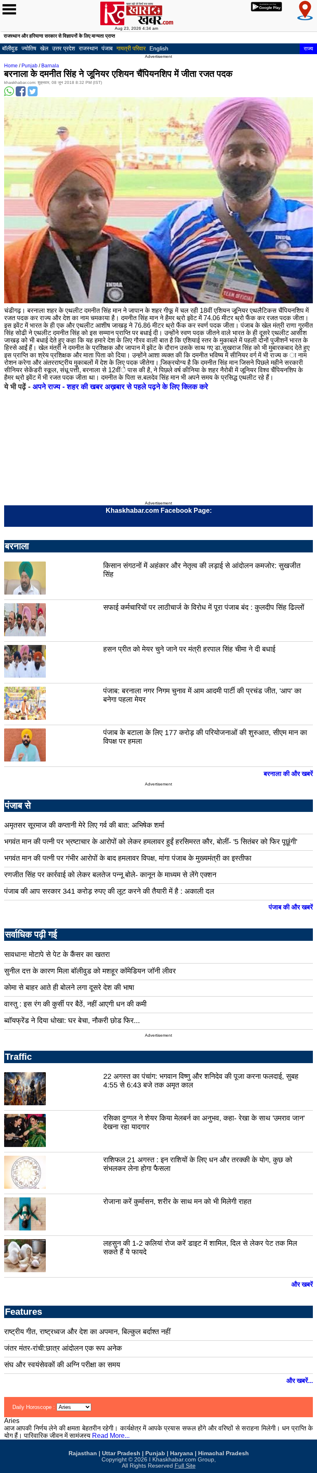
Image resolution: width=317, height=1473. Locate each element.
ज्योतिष (28, 48)
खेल (44, 48)
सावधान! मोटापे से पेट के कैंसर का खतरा (57, 954)
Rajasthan (83, 1453)
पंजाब (107, 48)
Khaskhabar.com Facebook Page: (159, 510)
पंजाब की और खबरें (291, 907)
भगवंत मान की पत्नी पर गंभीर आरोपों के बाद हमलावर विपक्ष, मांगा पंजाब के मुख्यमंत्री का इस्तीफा (127, 858)
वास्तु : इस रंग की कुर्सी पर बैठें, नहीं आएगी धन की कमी (75, 1004)
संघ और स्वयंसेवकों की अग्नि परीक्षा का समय (62, 1365)
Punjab (29, 66)
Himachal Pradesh (223, 1453)
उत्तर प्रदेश (63, 48)
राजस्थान (88, 48)
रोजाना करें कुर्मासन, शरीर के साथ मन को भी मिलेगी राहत (177, 1201)
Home (11, 66)
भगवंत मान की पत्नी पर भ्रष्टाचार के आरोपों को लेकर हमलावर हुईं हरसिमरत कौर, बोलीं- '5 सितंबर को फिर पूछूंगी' (150, 842)
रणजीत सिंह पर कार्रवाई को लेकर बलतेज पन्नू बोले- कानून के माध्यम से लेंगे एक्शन (110, 875)
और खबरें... (299, 1380)
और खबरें (302, 1284)
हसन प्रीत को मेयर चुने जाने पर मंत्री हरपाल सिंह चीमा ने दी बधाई (189, 649)
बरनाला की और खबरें (288, 773)
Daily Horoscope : (34, 1407)
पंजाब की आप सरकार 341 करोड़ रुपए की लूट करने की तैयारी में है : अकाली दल (109, 891)
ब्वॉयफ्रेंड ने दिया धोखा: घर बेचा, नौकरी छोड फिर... (72, 1020)
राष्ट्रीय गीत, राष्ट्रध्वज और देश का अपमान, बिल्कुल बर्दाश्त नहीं (87, 1332)
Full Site (185, 1466)
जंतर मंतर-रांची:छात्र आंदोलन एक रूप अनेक (63, 1348)
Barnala (50, 66)
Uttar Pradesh (121, 1453)
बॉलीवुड (10, 48)
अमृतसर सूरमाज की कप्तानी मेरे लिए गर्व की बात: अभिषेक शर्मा (84, 825)
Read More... (111, 1435)
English (158, 48)
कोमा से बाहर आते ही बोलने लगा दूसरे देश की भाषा (69, 987)
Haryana (181, 1453)
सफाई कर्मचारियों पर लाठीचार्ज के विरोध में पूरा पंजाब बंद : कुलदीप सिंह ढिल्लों (203, 607)
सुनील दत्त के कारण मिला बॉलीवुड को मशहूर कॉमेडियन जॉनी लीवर (90, 971)
